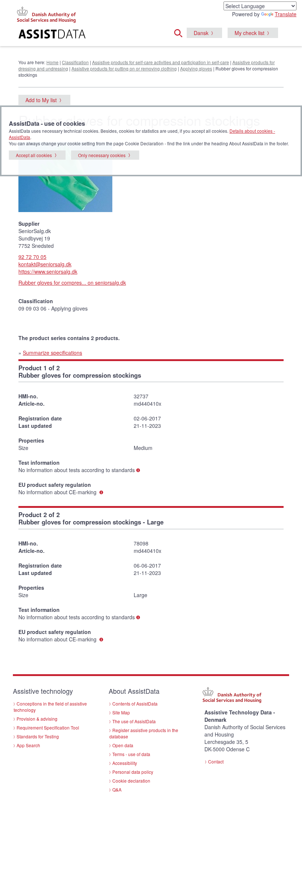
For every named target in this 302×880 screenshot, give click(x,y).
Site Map (121, 712)
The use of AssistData (134, 721)
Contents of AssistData (135, 703)
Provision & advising (37, 719)
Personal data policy (132, 772)
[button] (180, 32)
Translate (285, 14)
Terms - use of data (131, 754)
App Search (28, 745)
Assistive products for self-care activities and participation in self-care (160, 62)
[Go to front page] (58, 35)
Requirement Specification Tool (48, 727)
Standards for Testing (38, 736)
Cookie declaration (131, 780)
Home (52, 62)
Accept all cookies (34, 155)
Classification (75, 62)
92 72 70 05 (32, 256)
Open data (122, 745)
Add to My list (41, 100)
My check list (249, 33)
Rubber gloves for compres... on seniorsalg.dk (72, 282)
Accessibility (124, 763)
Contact (216, 761)
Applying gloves (196, 68)
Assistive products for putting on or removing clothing (124, 68)
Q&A (117, 789)
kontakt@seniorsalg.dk (44, 264)
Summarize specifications (52, 352)
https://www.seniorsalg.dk (47, 271)
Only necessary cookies (102, 155)
